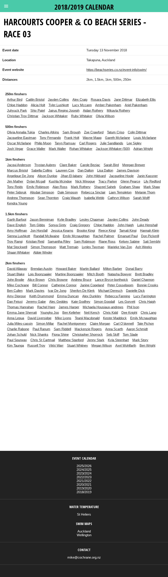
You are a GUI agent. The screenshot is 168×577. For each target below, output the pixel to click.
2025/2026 (84, 466)
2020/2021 (84, 484)
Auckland (84, 531)
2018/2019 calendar (84, 7)
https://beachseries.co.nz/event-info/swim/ (116, 70)
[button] (6, 6)
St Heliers (84, 514)
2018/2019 (84, 492)
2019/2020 (84, 488)
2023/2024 (84, 473)
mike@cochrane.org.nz (84, 557)
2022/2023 (84, 477)
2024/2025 (84, 469)
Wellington (84, 535)
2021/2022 (84, 481)
